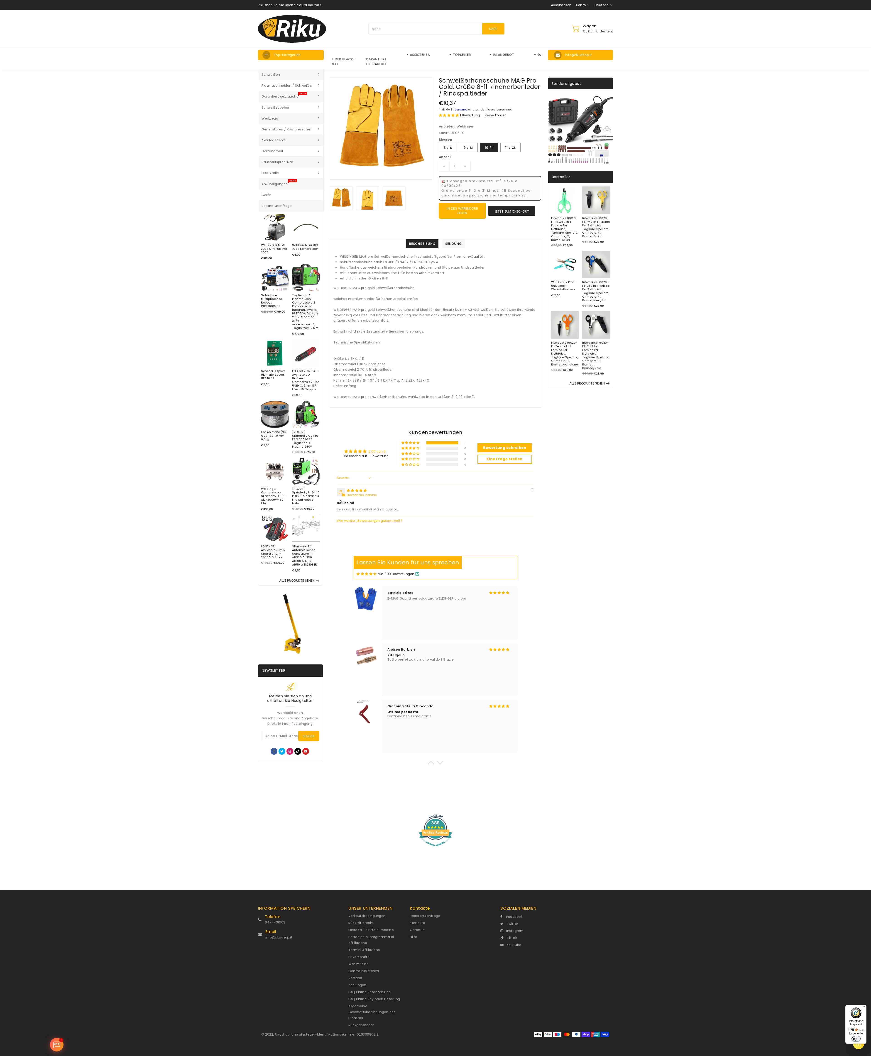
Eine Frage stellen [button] (505, 459)
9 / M (468, 147)
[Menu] (863, 1007)
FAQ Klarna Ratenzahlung (369, 992)
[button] (291, 55)
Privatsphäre (358, 957)
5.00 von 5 (377, 451)
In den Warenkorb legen (462, 210)
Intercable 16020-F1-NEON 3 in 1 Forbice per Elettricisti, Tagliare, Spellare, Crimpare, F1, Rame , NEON (564, 229)
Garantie (417, 930)
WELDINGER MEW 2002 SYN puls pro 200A (274, 248)
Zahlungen (357, 985)
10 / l (489, 147)
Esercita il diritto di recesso (371, 930)
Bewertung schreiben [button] (504, 447)
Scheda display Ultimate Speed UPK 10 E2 (273, 374)
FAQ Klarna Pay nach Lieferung (374, 999)
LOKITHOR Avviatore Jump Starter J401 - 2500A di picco (273, 552)
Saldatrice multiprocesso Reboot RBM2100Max (271, 301)
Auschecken (561, 5)
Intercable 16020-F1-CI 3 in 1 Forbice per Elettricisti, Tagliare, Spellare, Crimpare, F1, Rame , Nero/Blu (595, 291)
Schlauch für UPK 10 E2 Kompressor (305, 247)
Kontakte (417, 923)
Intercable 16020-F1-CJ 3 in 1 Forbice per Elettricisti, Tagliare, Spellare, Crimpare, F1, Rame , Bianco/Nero (595, 355)
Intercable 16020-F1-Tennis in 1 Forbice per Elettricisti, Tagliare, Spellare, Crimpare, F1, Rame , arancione (564, 353)
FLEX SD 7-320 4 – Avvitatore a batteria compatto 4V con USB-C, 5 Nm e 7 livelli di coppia (306, 380)
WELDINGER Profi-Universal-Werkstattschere (563, 285)
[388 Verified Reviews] (435, 848)
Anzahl (445, 157)
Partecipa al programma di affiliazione (371, 940)
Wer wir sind (358, 964)
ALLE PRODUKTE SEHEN (297, 580)
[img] (357, 490)
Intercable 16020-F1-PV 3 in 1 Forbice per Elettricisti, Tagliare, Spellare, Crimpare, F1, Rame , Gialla (596, 227)
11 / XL (510, 147)
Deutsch (602, 5)
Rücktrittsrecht (361, 923)
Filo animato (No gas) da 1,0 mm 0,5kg (273, 435)
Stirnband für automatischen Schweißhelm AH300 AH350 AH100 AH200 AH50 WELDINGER (304, 555)
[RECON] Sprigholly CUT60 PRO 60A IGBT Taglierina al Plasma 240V (305, 439)
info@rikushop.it (278, 937)
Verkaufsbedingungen (367, 916)
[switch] (856, 1038)
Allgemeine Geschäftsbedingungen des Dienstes (371, 1012)
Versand (461, 109)
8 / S (448, 147)
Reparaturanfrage (425, 916)
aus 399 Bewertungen (396, 574)
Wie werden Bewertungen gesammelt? (370, 520)
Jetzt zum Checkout (511, 211)
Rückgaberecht (361, 1025)
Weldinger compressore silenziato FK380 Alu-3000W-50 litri (273, 496)
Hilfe (413, 937)
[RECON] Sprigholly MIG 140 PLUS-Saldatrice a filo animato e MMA (306, 496)
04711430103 (275, 922)
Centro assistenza (363, 971)
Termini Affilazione (364, 950)
